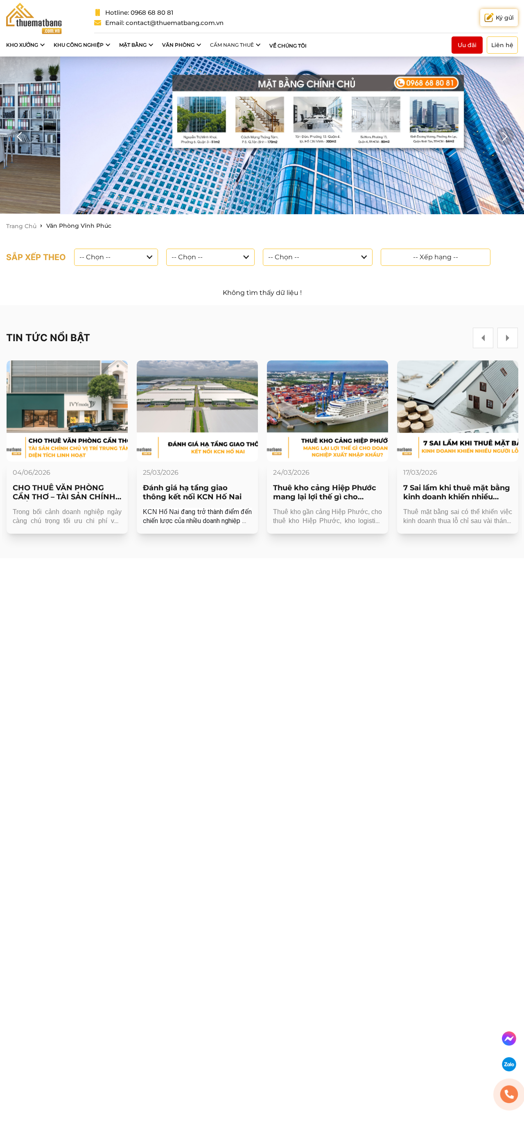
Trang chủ (21, 226)
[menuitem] (25, 45)
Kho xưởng (22, 45)
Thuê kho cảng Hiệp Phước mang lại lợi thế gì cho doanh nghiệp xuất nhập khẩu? (324, 492)
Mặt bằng (133, 45)
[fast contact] (509, 1038)
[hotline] (509, 1094)
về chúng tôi (288, 46)
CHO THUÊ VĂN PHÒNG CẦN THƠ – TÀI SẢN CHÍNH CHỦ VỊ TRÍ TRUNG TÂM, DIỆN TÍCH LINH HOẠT (64, 492)
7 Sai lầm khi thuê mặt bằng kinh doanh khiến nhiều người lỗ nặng (456, 492)
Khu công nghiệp (79, 45)
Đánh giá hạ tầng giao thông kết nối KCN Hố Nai (192, 492)
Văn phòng (178, 45)
